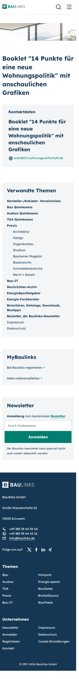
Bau (5, 575)
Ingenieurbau (23, 244)
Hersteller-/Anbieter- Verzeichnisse (34, 201)
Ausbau (8, 582)
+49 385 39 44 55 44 (23, 529)
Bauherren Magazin (27, 256)
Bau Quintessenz (20, 207)
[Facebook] (37, 549)
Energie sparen (49, 582)
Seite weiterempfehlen (23, 378)
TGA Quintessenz (20, 219)
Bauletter (58, 416)
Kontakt (8, 648)
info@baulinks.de (22, 538)
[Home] (38, 487)
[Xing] (51, 549)
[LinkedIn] (44, 549)
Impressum (15, 322)
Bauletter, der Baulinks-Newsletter (33, 316)
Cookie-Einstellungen (53, 641)
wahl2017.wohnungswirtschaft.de (38, 158)
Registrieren (11, 641)
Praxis (6, 595)
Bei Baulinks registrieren (24, 367)
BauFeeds (45, 602)
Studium (19, 250)
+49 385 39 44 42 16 (23, 533)
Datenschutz (16, 328)
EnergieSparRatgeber (23, 293)
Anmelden (9, 634)
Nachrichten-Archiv (22, 287)
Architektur (21, 232)
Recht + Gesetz (24, 275)
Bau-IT (12, 281)
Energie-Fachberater (23, 299)
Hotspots (45, 575)
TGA (5, 589)
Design (18, 238)
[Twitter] (30, 549)
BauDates (45, 589)
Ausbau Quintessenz (22, 213)
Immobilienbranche (27, 268)
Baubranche (22, 262)
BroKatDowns (48, 595)
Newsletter (10, 627)
